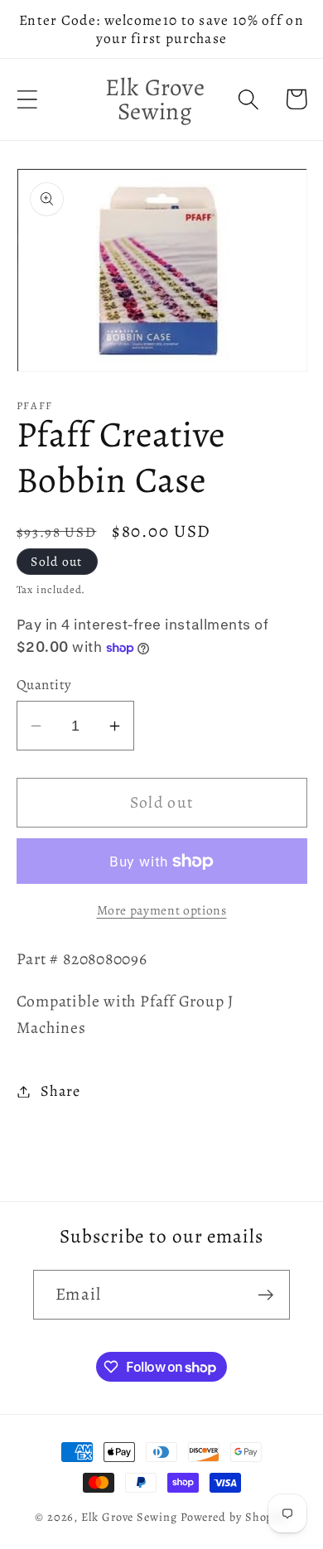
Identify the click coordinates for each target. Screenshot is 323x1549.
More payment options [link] (162, 910)
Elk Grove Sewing (129, 1516)
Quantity (44, 684)
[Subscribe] (265, 1295)
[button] (27, 99)
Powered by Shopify (234, 1516)
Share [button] (60, 1091)
